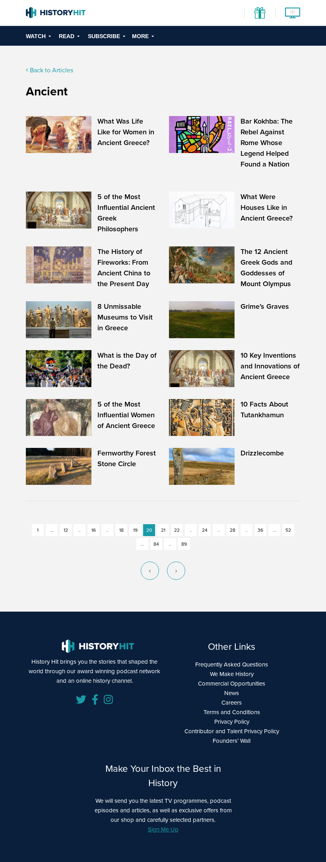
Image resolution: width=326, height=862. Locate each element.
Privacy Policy (231, 721)
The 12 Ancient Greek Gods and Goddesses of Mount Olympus (266, 267)
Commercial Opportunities (231, 683)
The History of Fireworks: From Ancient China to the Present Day (123, 267)
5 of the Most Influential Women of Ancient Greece (126, 415)
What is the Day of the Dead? (127, 360)
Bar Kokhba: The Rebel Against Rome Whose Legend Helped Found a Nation (267, 142)
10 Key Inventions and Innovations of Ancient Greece (270, 366)
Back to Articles (50, 70)
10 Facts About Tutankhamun (264, 409)
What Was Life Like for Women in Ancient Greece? (125, 132)
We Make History (232, 674)
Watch (36, 36)
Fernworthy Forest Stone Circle (126, 458)
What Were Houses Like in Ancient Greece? (267, 207)
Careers (231, 702)
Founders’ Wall (231, 740)
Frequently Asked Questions (231, 664)
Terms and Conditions (232, 712)
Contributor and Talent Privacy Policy (231, 731)
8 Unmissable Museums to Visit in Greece (125, 317)
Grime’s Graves (265, 306)
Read (66, 36)
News (231, 693)
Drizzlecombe (262, 453)
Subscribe (104, 36)
